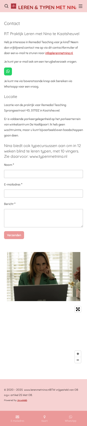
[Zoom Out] (78, 360)
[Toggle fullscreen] (78, 309)
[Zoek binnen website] (6, 6)
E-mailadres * (13, 184)
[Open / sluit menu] (80, 6)
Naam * (9, 165)
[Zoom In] (78, 354)
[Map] (43, 334)
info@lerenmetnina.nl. (59, 53)
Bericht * (10, 204)
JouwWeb (22, 400)
